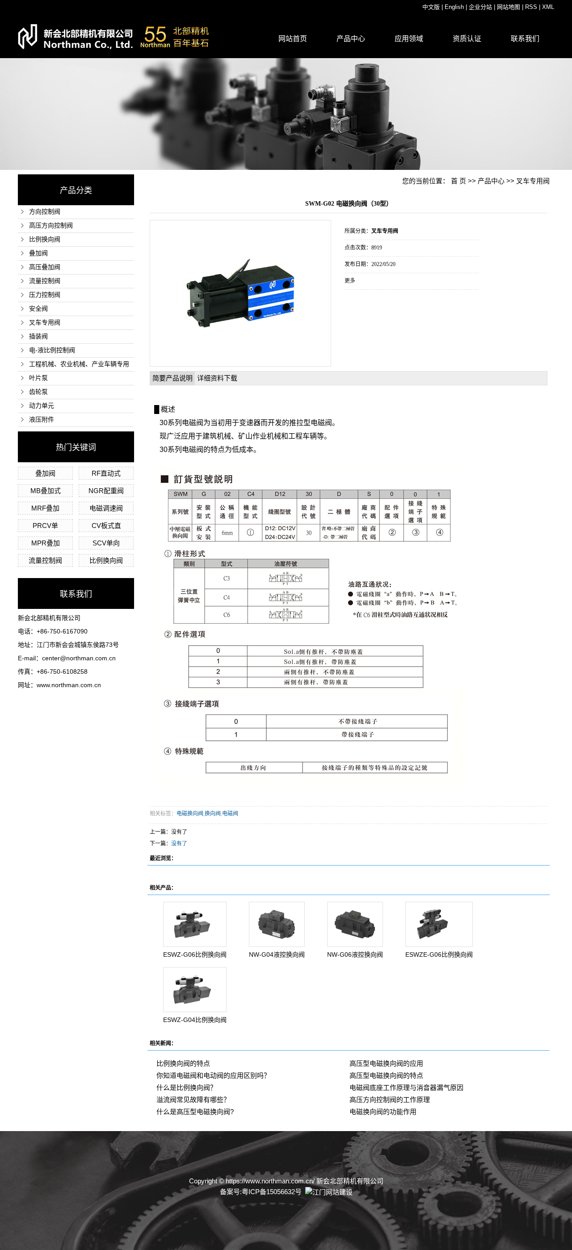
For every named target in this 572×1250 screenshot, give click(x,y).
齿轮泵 (38, 392)
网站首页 (292, 38)
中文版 (431, 7)
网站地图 (508, 7)
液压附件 (41, 419)
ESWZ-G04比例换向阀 (195, 1019)
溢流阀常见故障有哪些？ (193, 1099)
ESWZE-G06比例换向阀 (439, 954)
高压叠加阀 (44, 267)
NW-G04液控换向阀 (277, 954)
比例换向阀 (44, 239)
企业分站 (480, 7)
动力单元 (41, 405)
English (454, 7)
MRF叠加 (45, 508)
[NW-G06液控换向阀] (355, 924)
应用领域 (409, 38)
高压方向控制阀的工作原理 (389, 1099)
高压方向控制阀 (51, 225)
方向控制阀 (44, 211)
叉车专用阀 (44, 322)
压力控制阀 (44, 294)
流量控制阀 (44, 281)
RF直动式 (106, 473)
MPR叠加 (45, 543)
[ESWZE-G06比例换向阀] (439, 924)
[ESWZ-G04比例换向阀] (195, 989)
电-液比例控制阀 (52, 350)
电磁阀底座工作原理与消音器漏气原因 (406, 1087)
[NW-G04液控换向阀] (277, 924)
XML (548, 7)
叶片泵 (38, 378)
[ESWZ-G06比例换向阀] (195, 924)
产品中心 (350, 38)
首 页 (458, 181)
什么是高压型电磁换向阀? (195, 1111)
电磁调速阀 (106, 508)
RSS (531, 7)
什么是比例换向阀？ (186, 1087)
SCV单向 (106, 543)
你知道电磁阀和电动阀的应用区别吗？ (213, 1075)
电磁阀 (230, 814)
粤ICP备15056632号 (272, 1191)
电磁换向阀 (190, 814)
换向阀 (213, 814)
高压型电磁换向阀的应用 (386, 1063)
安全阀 (38, 308)
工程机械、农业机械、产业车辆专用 (79, 364)
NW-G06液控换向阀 (355, 954)
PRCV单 (45, 525)
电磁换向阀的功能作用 (382, 1111)
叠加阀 (38, 253)
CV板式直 (106, 525)
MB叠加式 (45, 490)
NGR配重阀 (106, 490)
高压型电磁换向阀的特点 (386, 1075)
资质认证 (467, 38)
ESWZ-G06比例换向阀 (195, 954)
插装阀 (38, 336)
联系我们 (525, 38)
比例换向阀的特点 (183, 1063)
